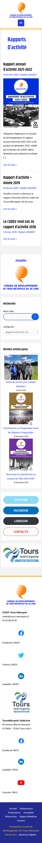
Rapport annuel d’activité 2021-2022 (17, 67)
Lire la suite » (10, 165)
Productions (14, 812)
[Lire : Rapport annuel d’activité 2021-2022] (21, 103)
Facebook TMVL (10, 750)
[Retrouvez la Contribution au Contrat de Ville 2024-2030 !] (21, 455)
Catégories (8, 326)
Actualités (21, 260)
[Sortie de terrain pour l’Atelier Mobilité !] (21, 367)
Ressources (11, 816)
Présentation (26, 808)
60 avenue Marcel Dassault (16, 724)
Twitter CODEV (9, 664)
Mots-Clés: (8, 311)
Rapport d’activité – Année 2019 (17, 180)
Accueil (13, 808)
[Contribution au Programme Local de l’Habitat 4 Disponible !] (21, 409)
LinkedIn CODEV (10, 684)
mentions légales (27, 834)
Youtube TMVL (10, 792)
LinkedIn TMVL (10, 769)
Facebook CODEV (11, 642)
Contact (21, 820)
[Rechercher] (34, 317)
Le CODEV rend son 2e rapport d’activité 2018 (19, 224)
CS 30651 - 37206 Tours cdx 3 (16, 728)
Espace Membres (28, 816)
